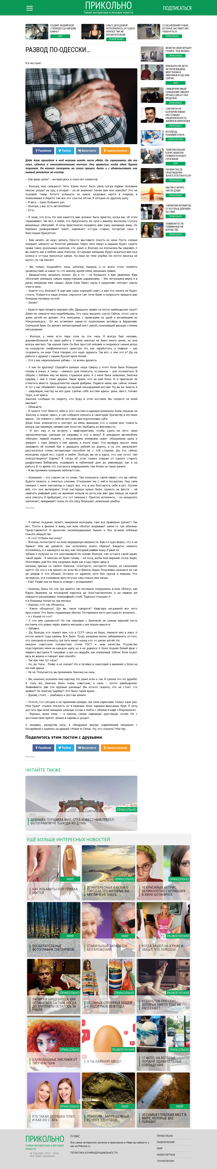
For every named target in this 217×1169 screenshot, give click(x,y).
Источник (30, 756)
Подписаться (177, 8)
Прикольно (165, 1135)
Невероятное (166, 1154)
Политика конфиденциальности (93, 1152)
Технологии (165, 1161)
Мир (160, 1148)
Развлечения (165, 1142)
